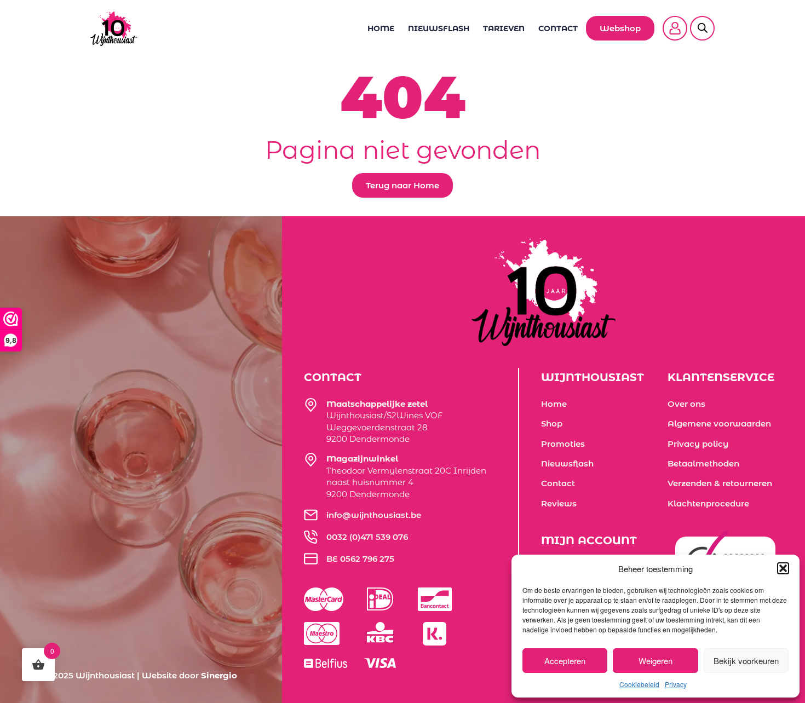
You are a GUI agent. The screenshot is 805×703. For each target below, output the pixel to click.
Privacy (676, 684)
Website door (189, 675)
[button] (783, 568)
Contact (558, 28)
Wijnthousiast (105, 675)
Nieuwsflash (438, 28)
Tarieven (504, 28)
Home (380, 28)
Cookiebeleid (639, 684)
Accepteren (564, 660)
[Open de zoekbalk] (702, 21)
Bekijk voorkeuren (746, 660)
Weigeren (655, 660)
